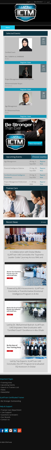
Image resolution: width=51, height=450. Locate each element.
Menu (8, 27)
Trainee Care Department (11, 410)
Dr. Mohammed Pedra (12, 110)
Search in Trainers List (10, 387)
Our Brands (5, 417)
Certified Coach (10, 52)
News (3, 390)
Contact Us (5, 419)
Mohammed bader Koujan (13, 84)
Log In (28, 2)
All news (43, 222)
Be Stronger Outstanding (11, 401)
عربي (48, 2)
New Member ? (38, 2)
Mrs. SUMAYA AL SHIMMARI (14, 57)
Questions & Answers (9, 415)
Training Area (6, 382)
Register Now (25, 62)
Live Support (7, 412)
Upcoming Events (8, 385)
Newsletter (5, 392)
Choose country (39, 157)
